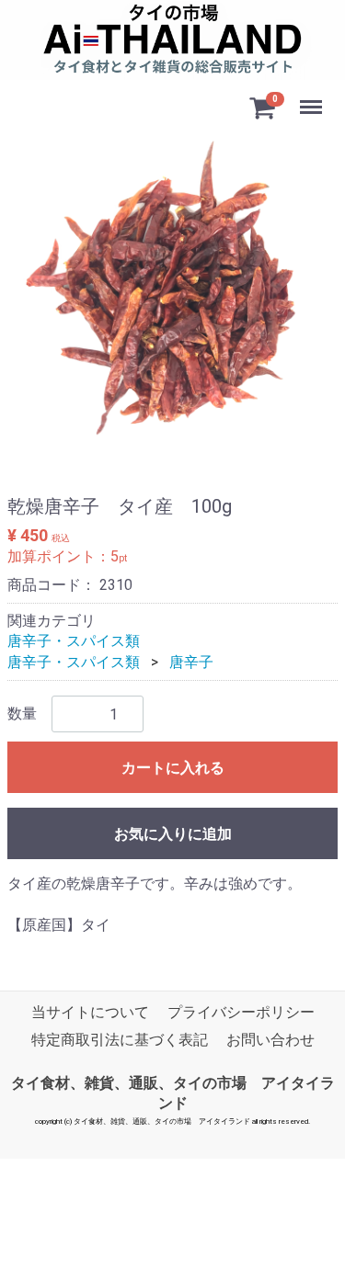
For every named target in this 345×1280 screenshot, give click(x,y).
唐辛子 (191, 662)
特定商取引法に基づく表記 (119, 1040)
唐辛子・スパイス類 (73, 642)
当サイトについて (90, 1013)
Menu (313, 97)
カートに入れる (172, 767)
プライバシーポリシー (241, 1013)
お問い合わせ (270, 1040)
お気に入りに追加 (173, 834)
